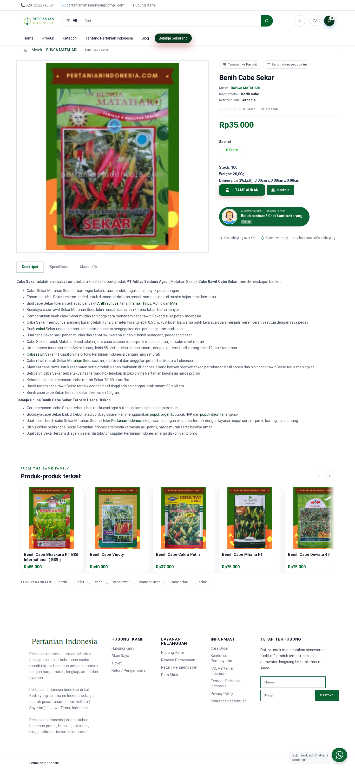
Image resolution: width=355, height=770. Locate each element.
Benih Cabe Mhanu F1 (242, 554)
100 (228, 167)
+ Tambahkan (245, 190)
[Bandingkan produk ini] (77, 502)
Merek (37, 50)
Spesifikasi (59, 267)
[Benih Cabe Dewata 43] (316, 518)
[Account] (299, 21)
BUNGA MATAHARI (61, 50)
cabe (98, 582)
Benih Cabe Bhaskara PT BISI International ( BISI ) (51, 557)
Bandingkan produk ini (289, 64)
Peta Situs (169, 675)
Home (29, 38)
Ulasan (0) (88, 267)
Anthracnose (108, 303)
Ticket (116, 663)
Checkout (282, 190)
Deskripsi (30, 267)
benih (62, 582)
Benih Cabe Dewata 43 (309, 554)
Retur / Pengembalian (129, 670)
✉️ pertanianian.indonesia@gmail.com (92, 5)
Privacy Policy (222, 693)
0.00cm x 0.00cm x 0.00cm (259, 180)
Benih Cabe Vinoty (107, 554)
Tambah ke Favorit (242, 64)
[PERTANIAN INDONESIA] (39, 20)
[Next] (329, 475)
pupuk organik (161, 414)
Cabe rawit (35, 354)
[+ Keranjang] (52, 545)
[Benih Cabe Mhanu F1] (250, 518)
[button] (112, 156)
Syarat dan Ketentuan (229, 701)
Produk (48, 38)
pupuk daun (209, 414)
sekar (203, 582)
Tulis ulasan (269, 109)
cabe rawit (121, 582)
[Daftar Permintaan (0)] (315, 21)
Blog (145, 38)
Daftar (327, 695)
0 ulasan (249, 109)
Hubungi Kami (144, 5)
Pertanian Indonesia (127, 421)
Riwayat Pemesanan (178, 660)
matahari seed (150, 582)
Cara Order (220, 648)
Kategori (70, 38)
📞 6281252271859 (37, 5)
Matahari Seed (79, 360)
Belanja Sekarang (173, 38)
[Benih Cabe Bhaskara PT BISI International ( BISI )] (52, 518)
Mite (174, 303)
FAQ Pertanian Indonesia (222, 671)
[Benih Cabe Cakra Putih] (184, 518)
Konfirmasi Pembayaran (221, 658)
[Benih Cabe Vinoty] (118, 518)
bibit (80, 582)
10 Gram (231, 150)
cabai (40, 329)
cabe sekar (179, 582)
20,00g (232, 174)
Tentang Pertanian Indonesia (109, 38)
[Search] (267, 21)
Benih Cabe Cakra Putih (178, 554)
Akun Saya (120, 656)
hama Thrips (140, 303)
